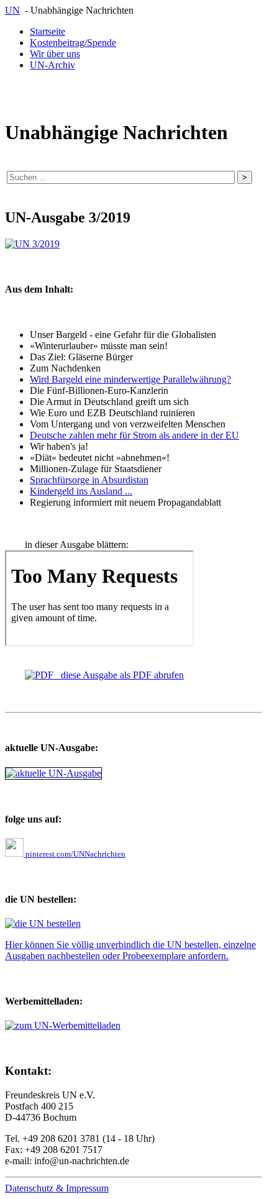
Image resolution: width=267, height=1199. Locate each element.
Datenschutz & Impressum (57, 1188)
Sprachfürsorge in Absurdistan (89, 480)
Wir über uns (55, 53)
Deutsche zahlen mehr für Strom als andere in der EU (134, 435)
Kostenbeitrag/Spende (73, 42)
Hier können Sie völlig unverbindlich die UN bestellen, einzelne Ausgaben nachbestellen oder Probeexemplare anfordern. (130, 950)
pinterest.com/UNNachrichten (74, 854)
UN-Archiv (52, 65)
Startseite (47, 31)
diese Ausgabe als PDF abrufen (118, 675)
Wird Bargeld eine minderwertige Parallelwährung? (130, 379)
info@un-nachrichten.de (81, 1161)
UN (12, 10)
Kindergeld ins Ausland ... (81, 491)
